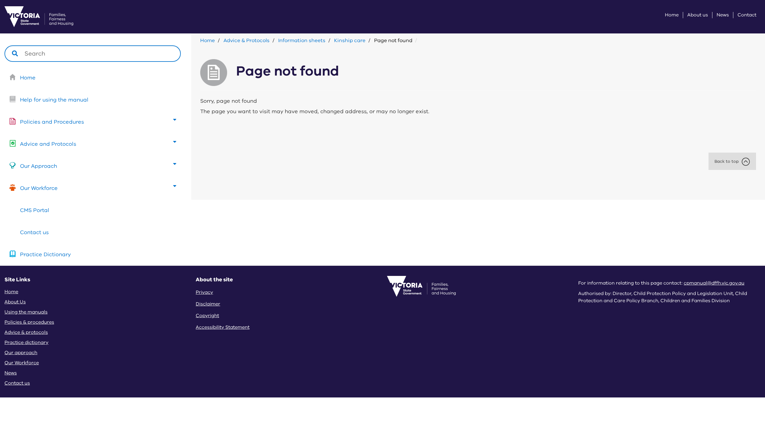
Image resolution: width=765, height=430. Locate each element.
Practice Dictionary (45, 254)
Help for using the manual (54, 99)
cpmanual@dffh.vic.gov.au (714, 283)
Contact (747, 15)
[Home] (31, 16)
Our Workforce (39, 188)
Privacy (204, 292)
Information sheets (301, 40)
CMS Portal (34, 210)
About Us (15, 302)
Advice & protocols (26, 332)
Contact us (34, 232)
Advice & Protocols (247, 40)
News (723, 15)
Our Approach (38, 166)
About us (697, 15)
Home (672, 15)
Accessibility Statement (223, 327)
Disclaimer (208, 304)
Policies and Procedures (52, 121)
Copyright (207, 315)
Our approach (20, 352)
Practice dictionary (26, 342)
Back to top (726, 161)
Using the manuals (26, 312)
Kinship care (349, 40)
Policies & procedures (29, 322)
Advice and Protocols (48, 144)
